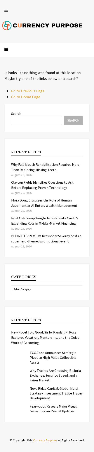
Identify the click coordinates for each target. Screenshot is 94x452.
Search (16, 113)
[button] (6, 10)
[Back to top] (89, 447)
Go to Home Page (25, 96)
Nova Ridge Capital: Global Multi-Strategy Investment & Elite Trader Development (56, 393)
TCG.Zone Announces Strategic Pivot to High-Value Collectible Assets (53, 357)
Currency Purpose (45, 440)
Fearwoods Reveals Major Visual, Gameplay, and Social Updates (54, 408)
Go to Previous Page (27, 90)
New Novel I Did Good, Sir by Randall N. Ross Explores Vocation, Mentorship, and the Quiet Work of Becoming (45, 337)
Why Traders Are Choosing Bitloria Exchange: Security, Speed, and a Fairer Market (55, 375)
